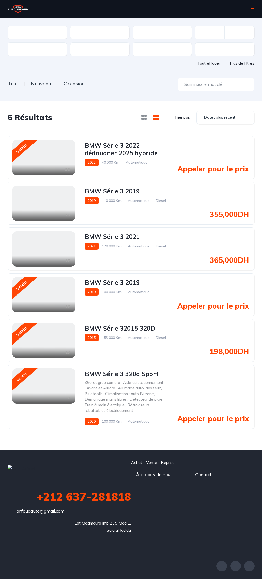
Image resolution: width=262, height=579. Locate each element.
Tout (13, 84)
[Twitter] (235, 566)
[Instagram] (249, 566)
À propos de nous (154, 474)
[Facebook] (221, 566)
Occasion (74, 84)
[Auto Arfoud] (18, 9)
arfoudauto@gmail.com (40, 511)
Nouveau (41, 84)
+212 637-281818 (84, 497)
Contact (203, 474)
